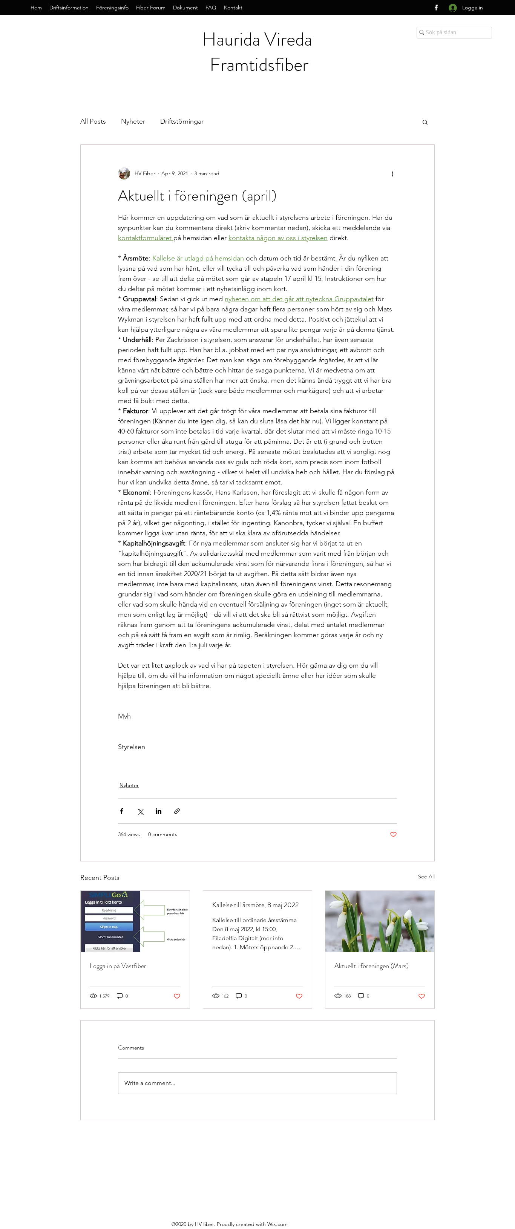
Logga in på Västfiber (118, 966)
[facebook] (436, 7)
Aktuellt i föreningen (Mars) (371, 966)
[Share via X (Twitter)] (140, 811)
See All (426, 876)
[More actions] (392, 173)
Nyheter (133, 121)
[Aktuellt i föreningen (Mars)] (379, 921)
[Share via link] (177, 811)
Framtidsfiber (259, 64)
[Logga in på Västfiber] (135, 921)
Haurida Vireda (259, 39)
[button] (425, 122)
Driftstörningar (182, 121)
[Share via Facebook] (121, 811)
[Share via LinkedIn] (158, 811)
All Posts (93, 121)
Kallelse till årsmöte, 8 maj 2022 (255, 905)
